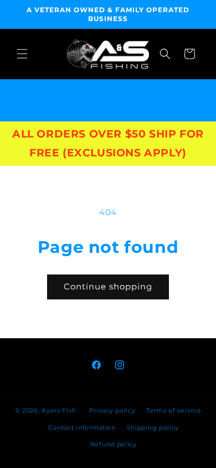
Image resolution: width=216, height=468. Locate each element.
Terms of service (173, 410)
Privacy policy (112, 410)
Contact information (82, 427)
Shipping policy (153, 427)
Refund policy (113, 444)
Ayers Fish (59, 410)
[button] (22, 54)
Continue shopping (108, 286)
